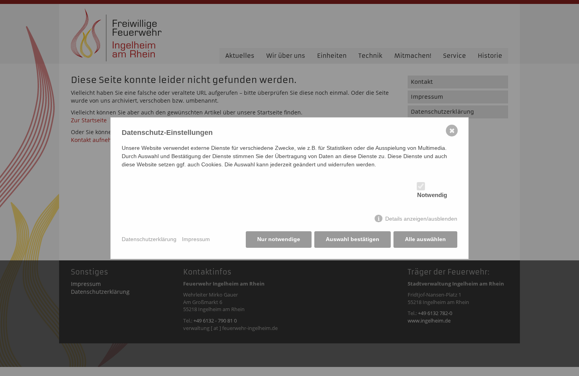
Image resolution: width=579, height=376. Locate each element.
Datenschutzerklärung (149, 239)
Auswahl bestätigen (352, 239)
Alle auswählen (425, 239)
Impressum (196, 239)
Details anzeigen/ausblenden (421, 219)
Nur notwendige (278, 239)
